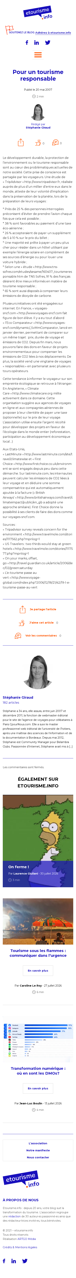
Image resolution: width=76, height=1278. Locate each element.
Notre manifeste (38, 1150)
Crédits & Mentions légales (20, 1247)
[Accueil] (38, 7)
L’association (38, 1143)
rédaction (14, 1216)
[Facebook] (27, 42)
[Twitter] (48, 42)
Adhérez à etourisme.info (53, 33)
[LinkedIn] (36, 42)
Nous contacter (38, 1157)
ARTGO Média (27, 1239)
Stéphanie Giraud (18, 697)
